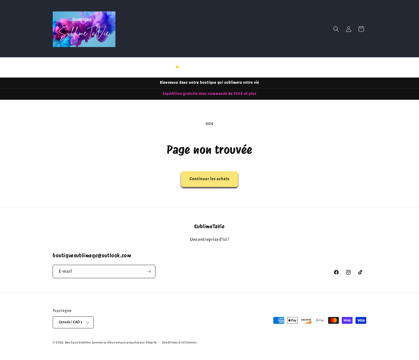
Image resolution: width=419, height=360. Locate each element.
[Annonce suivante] (270, 67)
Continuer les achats (209, 179)
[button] (336, 29)
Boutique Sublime (78, 342)
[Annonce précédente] (149, 67)
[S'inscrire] (149, 271)
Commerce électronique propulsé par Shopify (124, 342)
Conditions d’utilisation (179, 342)
